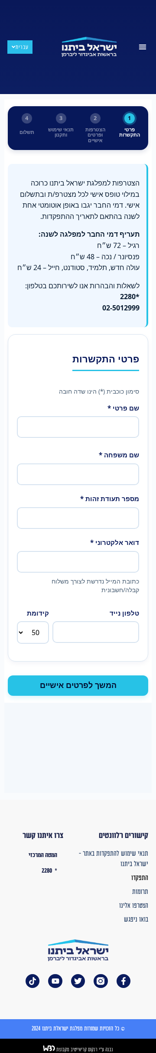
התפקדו (139, 878)
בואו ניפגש (136, 919)
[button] (143, 47)
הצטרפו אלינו (133, 906)
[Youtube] (55, 981)
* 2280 (49, 871)
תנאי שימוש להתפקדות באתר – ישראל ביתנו (113, 859)
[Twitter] (78, 981)
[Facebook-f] (123, 981)
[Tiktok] (32, 981)
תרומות (140, 892)
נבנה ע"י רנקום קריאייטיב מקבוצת (84, 1050)
